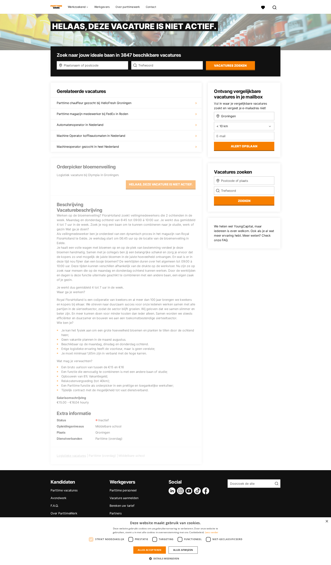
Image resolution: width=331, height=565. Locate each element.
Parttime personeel (123, 490)
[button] (165, 558)
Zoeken (244, 201)
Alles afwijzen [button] (183, 550)
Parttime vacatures (64, 490)
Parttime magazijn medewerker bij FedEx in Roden (92, 114)
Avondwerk (58, 498)
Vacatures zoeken (230, 65)
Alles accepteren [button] (149, 550)
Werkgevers (102, 6)
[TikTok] (198, 490)
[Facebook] (206, 490)
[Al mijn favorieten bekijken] (263, 7)
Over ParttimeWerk (64, 513)
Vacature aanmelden (124, 498)
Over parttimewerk (128, 6)
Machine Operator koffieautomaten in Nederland (91, 136)
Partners (115, 513)
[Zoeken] (274, 7)
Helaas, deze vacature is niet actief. (161, 184)
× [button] (326, 521)
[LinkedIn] (173, 490)
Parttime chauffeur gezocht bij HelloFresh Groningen (94, 103)
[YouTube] (189, 490)
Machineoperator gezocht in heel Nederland (88, 146)
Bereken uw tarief (122, 506)
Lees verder (211, 532)
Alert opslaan (244, 146)
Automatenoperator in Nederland (80, 125)
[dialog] (165, 541)
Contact (151, 6)
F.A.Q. (54, 506)
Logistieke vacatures (71, 456)
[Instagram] (181, 490)
